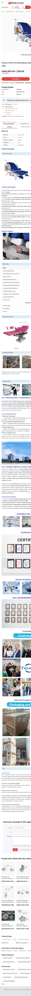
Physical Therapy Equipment (23, 958)
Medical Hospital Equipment (21, 977)
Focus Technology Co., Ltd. (20, 989)
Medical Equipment (19, 11)
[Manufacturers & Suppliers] (16, 2)
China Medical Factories (9, 969)
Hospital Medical (7, 977)
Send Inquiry (15, 79)
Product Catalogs (24, 939)
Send (15, 849)
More (3, 984)
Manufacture (5, 942)
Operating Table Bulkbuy (9, 981)
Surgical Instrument (8, 958)
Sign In (4, 116)
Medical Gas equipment (22, 942)
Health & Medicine (10, 11)
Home (3, 11)
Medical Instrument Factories (10, 973)
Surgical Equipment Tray (9, 962)
